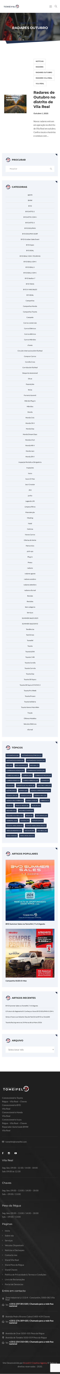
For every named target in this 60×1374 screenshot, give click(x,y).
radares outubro (44, 72)
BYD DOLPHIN (30, 228)
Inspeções (30, 468)
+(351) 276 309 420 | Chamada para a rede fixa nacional (31, 1322)
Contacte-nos (11, 1255)
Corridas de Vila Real (30, 367)
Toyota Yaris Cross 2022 (36, 825)
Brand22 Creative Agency (35, 1363)
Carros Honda (13, 780)
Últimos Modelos (30, 718)
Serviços (30, 613)
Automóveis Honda (15, 760)
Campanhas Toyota (30, 312)
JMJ (30, 490)
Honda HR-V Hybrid (15, 800)
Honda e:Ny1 (30, 440)
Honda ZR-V (30, 457)
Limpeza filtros (30, 507)
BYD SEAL (30, 250)
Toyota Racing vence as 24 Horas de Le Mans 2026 (24, 1022)
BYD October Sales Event (30, 239)
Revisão (30, 596)
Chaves (45, 780)
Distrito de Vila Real (25, 785)
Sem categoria (30, 607)
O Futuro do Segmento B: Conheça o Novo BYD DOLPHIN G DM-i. (30, 1011)
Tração (30, 713)
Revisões (30, 601)
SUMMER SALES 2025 (30, 618)
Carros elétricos (30, 334)
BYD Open (30, 245)
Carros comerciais (30, 323)
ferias (30, 390)
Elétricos (11, 790)
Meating (30, 518)
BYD (30, 206)
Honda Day (30, 429)
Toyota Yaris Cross (15, 825)
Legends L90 (30, 501)
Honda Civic (30, 418)
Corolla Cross (30, 362)
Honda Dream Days (30, 434)
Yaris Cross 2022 (27, 835)
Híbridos (30, 406)
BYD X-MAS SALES (30, 289)
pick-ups (30, 551)
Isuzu (30, 473)
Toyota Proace (30, 696)
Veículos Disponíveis (14, 1245)
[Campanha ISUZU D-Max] (30, 953)
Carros (27, 775)
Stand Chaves (11, 1270)
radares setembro (30, 585)
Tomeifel (30, 640)
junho (30, 496)
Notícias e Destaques (14, 1250)
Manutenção (30, 512)
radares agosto (30, 574)
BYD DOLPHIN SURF (30, 234)
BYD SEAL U (30, 267)
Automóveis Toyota (36, 760)
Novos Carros (30, 535)
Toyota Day (30, 674)
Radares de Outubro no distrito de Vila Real (44, 99)
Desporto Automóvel (30, 373)
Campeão (30, 317)
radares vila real (44, 78)
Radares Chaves (26, 810)
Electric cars (44, 785)
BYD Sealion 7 (30, 278)
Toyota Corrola (30, 668)
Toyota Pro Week (30, 691)
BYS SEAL (30, 295)
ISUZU (9, 805)
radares (39, 67)
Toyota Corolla (30, 663)
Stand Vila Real (12, 1260)
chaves (30, 345)
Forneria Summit (30, 395)
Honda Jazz (30, 451)
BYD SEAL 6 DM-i (30, 262)
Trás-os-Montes (14, 830)
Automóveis (13, 755)
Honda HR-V (30, 445)
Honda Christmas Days (40, 790)
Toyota (30, 646)
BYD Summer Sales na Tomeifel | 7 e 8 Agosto (25, 924)
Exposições (30, 384)
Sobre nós (9, 1236)
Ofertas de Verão (30, 540)
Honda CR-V (30, 423)
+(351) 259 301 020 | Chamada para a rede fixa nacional (31, 1305)
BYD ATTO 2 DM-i (30, 217)
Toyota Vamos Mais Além (30, 707)
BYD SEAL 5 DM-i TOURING (30, 256)
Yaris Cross (12, 835)
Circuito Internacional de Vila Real (30, 351)
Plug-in (30, 557)
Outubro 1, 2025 (40, 113)
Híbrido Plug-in (30, 401)
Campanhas (30, 301)
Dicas (30, 379)
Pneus (30, 562)
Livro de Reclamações (15, 1279)
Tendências (30, 629)
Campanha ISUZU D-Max (16, 981)
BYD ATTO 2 (30, 211)
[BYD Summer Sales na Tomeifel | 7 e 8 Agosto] (30, 890)
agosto (30, 195)
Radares (11, 810)
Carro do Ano (13, 775)
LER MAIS (41, 146)
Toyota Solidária (30, 702)
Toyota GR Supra (30, 679)
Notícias (40, 61)
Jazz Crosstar (30, 484)
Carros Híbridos (30, 340)
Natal (30, 523)
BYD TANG (30, 284)
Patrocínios (30, 546)
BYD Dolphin (21, 765)
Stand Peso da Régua (14, 1265)
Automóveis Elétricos (31, 755)
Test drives (41, 815)
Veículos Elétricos (30, 724)
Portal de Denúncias (14, 1284)
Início (7, 1231)
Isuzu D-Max (30, 479)
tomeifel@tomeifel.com (16, 1142)
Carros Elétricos (30, 328)
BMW (30, 200)
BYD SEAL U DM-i (30, 273)
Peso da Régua (22, 805)
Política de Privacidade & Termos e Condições (25, 1275)
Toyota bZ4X (30, 652)
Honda (30, 412)
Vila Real (42, 830)
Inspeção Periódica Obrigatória (30, 462)
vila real (40, 84)
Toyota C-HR (30, 657)
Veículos (29, 830)
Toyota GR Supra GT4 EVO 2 (30, 685)
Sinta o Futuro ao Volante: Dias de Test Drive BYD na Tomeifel (28, 1017)
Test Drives (30, 635)
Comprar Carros (30, 356)
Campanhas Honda (30, 306)
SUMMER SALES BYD (30, 624)
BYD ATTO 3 (30, 223)
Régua (29, 815)
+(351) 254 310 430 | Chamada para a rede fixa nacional (31, 1343)
